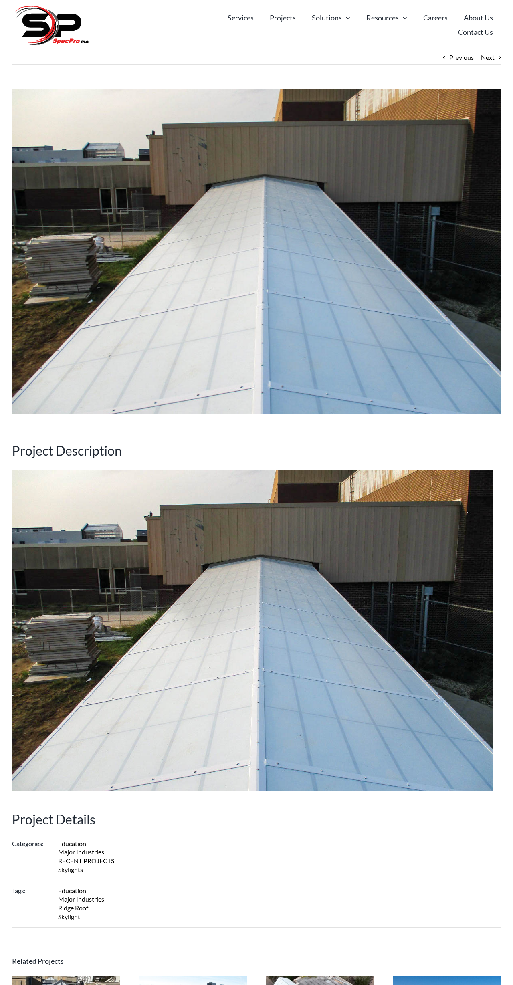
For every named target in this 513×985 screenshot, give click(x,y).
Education (72, 843)
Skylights (70, 869)
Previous (461, 57)
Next (488, 57)
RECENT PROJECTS (86, 860)
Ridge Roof (73, 908)
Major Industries (81, 852)
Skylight (69, 916)
